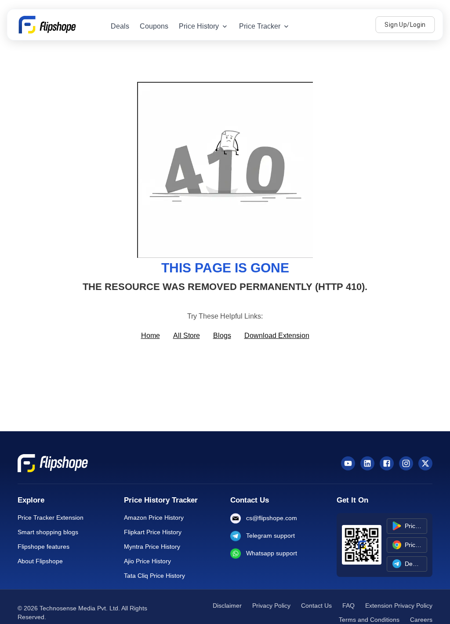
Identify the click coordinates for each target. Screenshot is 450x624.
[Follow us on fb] (387, 463)
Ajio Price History (147, 561)
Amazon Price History (154, 517)
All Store (186, 335)
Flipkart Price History (152, 532)
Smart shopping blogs (48, 532)
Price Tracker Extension (50, 517)
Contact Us (316, 605)
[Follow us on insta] (406, 463)
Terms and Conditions (369, 619)
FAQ (348, 605)
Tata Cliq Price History (154, 575)
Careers (421, 619)
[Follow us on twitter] (425, 463)
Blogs (222, 335)
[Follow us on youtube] (348, 463)
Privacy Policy (271, 605)
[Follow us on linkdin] (367, 463)
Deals (120, 26)
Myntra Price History (152, 546)
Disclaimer (227, 605)
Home (150, 335)
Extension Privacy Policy (398, 605)
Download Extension (276, 335)
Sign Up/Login (405, 24)
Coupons (154, 26)
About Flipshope (40, 561)
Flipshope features (43, 546)
